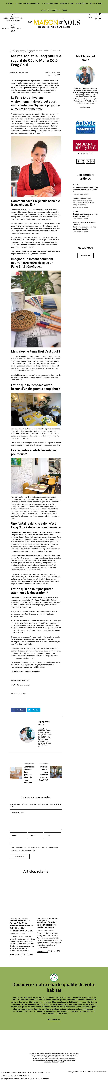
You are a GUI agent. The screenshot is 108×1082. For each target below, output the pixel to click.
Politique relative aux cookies (37, 1079)
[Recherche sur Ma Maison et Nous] (89, 16)
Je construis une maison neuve (28, 3)
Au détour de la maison (50, 10)
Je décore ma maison (50, 3)
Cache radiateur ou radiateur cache (47, 918)
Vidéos (64, 10)
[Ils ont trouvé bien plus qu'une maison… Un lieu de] (63, 1036)
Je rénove (10, 3)
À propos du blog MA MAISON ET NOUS (13, 19)
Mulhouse (54, 1060)
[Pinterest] (96, 18)
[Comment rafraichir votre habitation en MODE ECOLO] (81, 1036)
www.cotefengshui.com (20, 680)
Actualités (5, 1072)
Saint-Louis (71, 1060)
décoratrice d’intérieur (30, 90)
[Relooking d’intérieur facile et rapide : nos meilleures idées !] (49, 898)
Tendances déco (23, 72)
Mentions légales (22, 1076)
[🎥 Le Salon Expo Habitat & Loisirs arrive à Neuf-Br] (26, 1036)
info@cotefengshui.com (20, 685)
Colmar (48, 1060)
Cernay (59, 1060)
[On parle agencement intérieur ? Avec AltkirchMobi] (44, 1036)
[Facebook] (96, 14)
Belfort (62, 1062)
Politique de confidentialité (12, 1079)
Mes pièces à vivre (67, 3)
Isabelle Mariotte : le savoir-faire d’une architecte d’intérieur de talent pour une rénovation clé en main (21, 925)
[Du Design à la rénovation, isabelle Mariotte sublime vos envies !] (22, 898)
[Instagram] (100, 14)
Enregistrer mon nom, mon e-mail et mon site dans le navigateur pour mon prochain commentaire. (34, 848)
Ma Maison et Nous (42, 1072)
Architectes (38, 50)
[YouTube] (100, 18)
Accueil (12, 50)
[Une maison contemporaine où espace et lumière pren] (8, 1036)
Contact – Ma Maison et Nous (13, 30)
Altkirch (65, 1060)
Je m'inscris (85, 255)
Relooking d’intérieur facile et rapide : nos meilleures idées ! (47, 925)
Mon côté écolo (96, 3)
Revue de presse (7, 1076)
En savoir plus (15, 954)
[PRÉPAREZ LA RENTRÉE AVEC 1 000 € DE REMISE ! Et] (99, 1036)
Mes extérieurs (82, 3)
